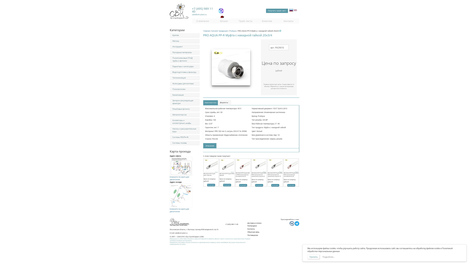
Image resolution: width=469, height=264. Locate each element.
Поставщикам (252, 235)
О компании (202, 21)
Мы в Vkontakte (291, 223)
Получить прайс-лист (277, 11)
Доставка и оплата (254, 223)
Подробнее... (328, 257)
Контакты (288, 21)
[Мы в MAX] (221, 11)
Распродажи (252, 226)
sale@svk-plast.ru (199, 14)
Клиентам (267, 21)
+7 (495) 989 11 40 (202, 10)
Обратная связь (253, 232)
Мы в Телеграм (297, 223)
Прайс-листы (245, 21)
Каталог (224, 21)
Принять (313, 257)
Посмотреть (211, 185)
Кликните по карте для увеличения (179, 178)
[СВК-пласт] (179, 11)
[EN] (295, 10)
